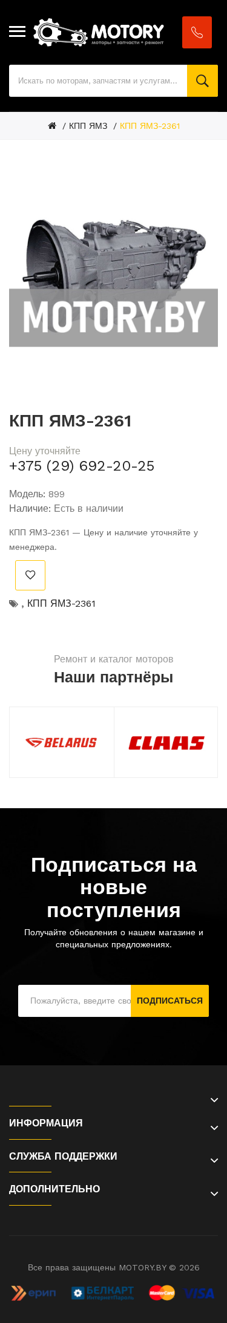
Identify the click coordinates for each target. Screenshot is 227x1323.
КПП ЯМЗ (88, 126)
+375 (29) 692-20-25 (81, 465)
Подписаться (170, 1000)
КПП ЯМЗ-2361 (150, 126)
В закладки (30, 575)
